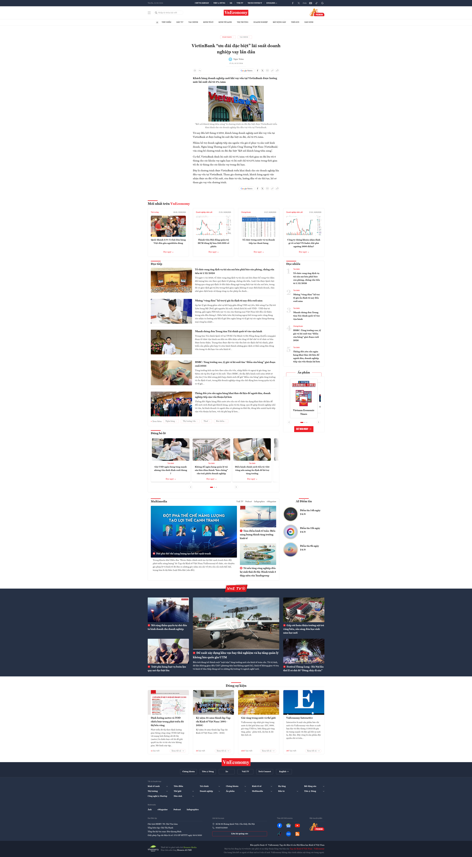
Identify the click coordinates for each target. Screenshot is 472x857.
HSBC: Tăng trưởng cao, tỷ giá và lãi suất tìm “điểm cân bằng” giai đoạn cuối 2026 (235, 364)
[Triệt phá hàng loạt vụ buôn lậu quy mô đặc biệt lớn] (168, 651)
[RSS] (297, 834)
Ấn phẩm (304, 372)
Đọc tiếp (156, 264)
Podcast (248, 502)
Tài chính (193, 22)
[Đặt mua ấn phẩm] (317, 12)
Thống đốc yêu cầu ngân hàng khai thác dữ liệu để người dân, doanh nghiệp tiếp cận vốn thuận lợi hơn (232, 395)
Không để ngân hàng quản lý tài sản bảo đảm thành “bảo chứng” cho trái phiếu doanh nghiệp (211, 470)
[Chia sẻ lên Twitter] (262, 71)
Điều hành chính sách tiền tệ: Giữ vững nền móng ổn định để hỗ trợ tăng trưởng (252, 470)
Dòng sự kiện (236, 686)
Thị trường (242, 22)
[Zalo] (305, 3)
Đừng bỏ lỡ (158, 433)
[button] (211, 487)
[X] (299, 3)
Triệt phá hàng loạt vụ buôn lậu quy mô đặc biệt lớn (167, 669)
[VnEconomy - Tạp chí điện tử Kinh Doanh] (236, 762)
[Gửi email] (267, 71)
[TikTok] (316, 3)
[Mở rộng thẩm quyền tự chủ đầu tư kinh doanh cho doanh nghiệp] (168, 609)
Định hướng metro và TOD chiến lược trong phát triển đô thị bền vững (167, 722)
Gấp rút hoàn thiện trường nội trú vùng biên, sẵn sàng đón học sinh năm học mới (303, 629)
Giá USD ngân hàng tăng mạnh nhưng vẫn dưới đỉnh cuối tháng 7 (170, 470)
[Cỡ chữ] (200, 71)
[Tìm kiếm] (156, 13)
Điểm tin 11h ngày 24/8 (310, 530)
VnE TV (240, 3)
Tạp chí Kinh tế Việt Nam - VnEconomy (307, 849)
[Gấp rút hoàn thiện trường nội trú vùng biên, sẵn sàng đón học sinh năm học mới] (303, 609)
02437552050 (222, 828)
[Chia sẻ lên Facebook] (258, 71)
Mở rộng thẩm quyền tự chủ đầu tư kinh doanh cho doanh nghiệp (167, 627)
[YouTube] (311, 3)
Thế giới (295, 22)
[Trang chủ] (157, 22)
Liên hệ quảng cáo (239, 834)
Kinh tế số (208, 22)
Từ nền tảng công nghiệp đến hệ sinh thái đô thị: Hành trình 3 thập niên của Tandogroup (258, 572)
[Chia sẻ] (277, 71)
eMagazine (271, 502)
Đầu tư (179, 22)
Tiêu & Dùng (219, 3)
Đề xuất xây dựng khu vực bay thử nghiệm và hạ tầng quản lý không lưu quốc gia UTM (236, 655)
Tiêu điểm (166, 22)
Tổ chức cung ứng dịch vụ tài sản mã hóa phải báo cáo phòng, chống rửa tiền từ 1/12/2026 (234, 271)
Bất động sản (279, 22)
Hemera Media (190, 847)
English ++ (271, 3)
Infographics (259, 502)
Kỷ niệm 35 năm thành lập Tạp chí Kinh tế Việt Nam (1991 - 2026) (213, 722)
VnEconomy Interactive (299, 718)
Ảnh (150, 810)
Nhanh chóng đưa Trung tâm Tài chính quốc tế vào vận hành (228, 331)
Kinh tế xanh (225, 22)
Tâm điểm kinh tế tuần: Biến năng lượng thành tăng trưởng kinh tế (257, 535)
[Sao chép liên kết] (272, 71)
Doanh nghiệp (260, 22)
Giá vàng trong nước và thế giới (258, 718)
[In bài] (195, 71)
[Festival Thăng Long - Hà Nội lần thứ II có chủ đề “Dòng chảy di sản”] (303, 651)
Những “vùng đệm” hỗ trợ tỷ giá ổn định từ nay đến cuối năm (228, 301)
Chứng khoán (202, 3)
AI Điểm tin (304, 501)
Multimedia (159, 501)
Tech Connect (255, 3)
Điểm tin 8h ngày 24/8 (309, 548)
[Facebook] (293, 3)
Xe (231, 3)
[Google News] (322, 3)
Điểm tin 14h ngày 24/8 (310, 512)
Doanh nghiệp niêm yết (204, 212)
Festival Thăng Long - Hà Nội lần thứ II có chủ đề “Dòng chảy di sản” (303, 669)
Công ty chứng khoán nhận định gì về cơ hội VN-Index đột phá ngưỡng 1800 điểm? (303, 243)
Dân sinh (308, 22)
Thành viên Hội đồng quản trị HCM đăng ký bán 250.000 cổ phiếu (213, 243)
